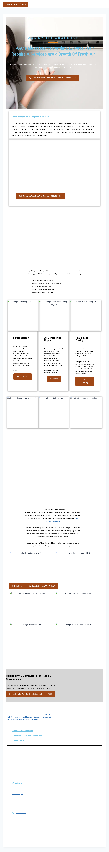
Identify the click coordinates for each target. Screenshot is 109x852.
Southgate (14, 717)
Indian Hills (34, 719)
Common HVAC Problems (22, 731)
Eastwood (22, 717)
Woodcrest (47, 717)
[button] (29, 730)
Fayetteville (56, 521)
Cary (76, 518)
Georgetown (38, 717)
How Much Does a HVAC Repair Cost (27, 736)
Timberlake (26, 719)
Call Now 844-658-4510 (15, 4)
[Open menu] (104, 4)
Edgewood (29, 717)
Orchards (18, 719)
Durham (48, 521)
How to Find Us (18, 741)
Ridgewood (11, 719)
